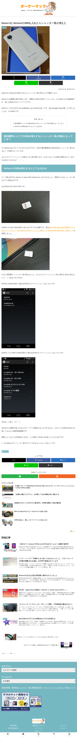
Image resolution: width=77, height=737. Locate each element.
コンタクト (59, 688)
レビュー (6, 451)
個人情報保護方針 (35, 688)
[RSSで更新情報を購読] (57, 476)
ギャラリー (63, 725)
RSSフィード (70, 688)
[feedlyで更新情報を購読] (20, 476)
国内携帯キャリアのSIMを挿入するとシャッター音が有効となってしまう (39, 123)
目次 (35, 119)
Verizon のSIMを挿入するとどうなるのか (28, 126)
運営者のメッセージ (19, 688)
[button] (51, 83)
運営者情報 (6, 688)
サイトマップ (48, 688)
